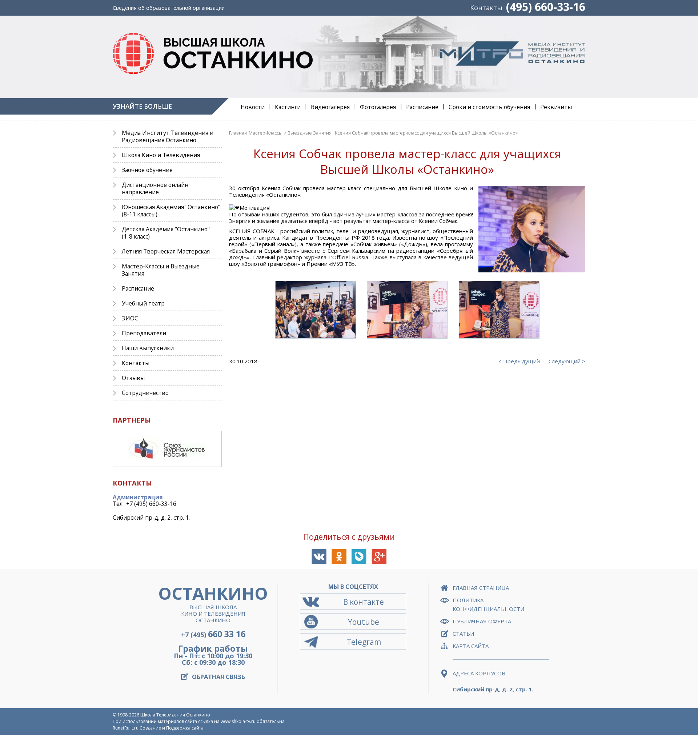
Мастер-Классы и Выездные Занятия (290, 132)
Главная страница (481, 587)
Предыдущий (521, 361)
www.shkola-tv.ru (238, 721)
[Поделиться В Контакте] (319, 556)
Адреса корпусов (479, 673)
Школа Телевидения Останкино (175, 715)
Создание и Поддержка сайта (172, 728)
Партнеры (132, 420)
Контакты (486, 7)
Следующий (565, 361)
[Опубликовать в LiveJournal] (359, 556)
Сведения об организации (169, 7)
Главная (238, 132)
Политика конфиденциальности (488, 604)
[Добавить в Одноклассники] (339, 556)
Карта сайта (471, 646)
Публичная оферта (482, 621)
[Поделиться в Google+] (379, 556)
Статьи (463, 633)
